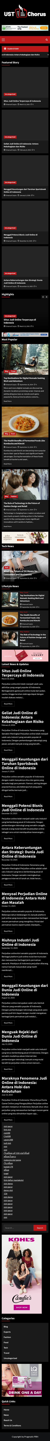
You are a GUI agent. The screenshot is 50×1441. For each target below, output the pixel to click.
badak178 (8, 1166)
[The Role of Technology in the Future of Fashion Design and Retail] (25, 484)
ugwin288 (8, 1139)
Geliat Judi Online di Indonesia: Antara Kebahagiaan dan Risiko (21, 145)
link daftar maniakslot (14, 1180)
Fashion (14, 496)
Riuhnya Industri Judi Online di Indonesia (20, 942)
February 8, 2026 (25, 150)
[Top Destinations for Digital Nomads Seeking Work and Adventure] (25, 359)
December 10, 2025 (26, 241)
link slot (7, 1129)
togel (6, 1173)
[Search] (46, 39)
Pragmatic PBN (31, 1436)
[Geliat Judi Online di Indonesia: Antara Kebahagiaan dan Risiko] (25, 125)
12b (5, 1193)
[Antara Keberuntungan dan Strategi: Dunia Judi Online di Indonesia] (25, 261)
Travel (13, 371)
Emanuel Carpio (11, 104)
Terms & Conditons (12, 1425)
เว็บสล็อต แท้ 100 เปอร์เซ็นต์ (16, 1153)
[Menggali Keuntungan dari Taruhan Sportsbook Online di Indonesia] (25, 170)
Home (6, 1409)
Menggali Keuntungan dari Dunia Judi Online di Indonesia (25, 990)
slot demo (8, 1183)
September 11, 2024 (26, 510)
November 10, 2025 (26, 286)
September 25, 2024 (26, 578)
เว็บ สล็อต (8, 1163)
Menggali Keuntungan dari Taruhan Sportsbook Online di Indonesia (25, 763)
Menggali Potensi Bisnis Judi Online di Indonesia (23, 808)
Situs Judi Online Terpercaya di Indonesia (22, 101)
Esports (7, 1332)
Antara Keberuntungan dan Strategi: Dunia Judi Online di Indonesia (23, 281)
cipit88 (7, 1133)
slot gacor (8, 1126)
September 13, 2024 (26, 447)
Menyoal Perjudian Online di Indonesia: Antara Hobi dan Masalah (24, 898)
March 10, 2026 (25, 104)
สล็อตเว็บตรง (10, 1156)
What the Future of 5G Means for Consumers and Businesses (20, 573)
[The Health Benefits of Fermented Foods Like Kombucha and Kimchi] (25, 422)
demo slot (8, 1190)
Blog (6, 371)
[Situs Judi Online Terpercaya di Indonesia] (25, 82)
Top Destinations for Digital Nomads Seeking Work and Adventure (32, 598)
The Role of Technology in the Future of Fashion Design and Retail (22, 505)
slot (5, 1146)
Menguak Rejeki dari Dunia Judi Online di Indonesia (19, 1036)
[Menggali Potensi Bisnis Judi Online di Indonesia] (25, 216)
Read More (7, 401)
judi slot (7, 1143)
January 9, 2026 (25, 195)
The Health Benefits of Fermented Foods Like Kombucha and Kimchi (24, 442)
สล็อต (6, 1170)
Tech (6, 567)
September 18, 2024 (26, 385)
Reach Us (8, 1420)
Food (13, 434)
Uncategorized (10, 94)
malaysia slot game (12, 1160)
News (6, 1415)
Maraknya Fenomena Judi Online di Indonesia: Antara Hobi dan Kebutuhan (24, 1084)
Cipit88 (7, 1136)
